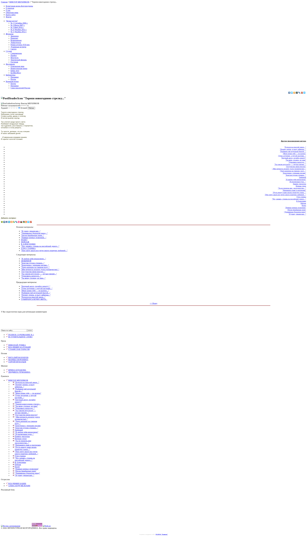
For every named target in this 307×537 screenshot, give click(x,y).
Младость (14, 58)
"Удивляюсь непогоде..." (31, 276)
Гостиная (14, 62)
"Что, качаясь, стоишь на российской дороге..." (40, 246)
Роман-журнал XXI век (20, 45)
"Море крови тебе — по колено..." (35, 291)
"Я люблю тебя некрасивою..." (33, 259)
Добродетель (16, 43)
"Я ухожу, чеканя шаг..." (31, 231)
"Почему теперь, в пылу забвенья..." (36, 295)
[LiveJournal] (299, 92)
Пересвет (14, 38)
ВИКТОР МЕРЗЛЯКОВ (19, 2)
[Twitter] (292, 92)
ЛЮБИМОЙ (26, 261)
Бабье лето (15, 71)
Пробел (14, 55)
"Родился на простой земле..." (33, 297)
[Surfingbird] (304, 92)
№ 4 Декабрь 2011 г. (19, 30)
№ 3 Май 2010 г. (17, 27)
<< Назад (153, 303)
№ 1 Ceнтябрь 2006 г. (19, 23)
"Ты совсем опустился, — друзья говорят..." (39, 274)
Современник (16, 53)
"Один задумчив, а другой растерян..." (37, 288)
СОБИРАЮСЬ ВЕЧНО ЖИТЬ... (34, 299)
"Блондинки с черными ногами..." (35, 265)
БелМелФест (16, 73)
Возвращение (16, 40)
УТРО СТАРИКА (28, 248)
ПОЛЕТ (24, 240)
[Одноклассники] (294, 92)
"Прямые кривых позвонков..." (33, 238)
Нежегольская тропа (19, 68)
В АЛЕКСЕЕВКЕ (28, 244)
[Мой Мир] (297, 92)
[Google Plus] (302, 92)
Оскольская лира (17, 66)
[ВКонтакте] (289, 92)
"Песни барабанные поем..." (32, 235)
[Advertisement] (153, 318)
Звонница (15, 36)
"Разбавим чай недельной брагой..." (35, 293)
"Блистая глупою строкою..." (32, 263)
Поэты (13, 79)
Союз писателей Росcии (20, 88)
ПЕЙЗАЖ (25, 242)
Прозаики (15, 77)
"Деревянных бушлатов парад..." (34, 233)
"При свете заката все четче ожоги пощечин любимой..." (44, 251)
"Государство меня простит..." (33, 272)
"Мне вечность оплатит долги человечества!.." (40, 269)
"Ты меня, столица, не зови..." (33, 278)
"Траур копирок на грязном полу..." (35, 267)
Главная (4, 2)
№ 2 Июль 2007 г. (18, 25)
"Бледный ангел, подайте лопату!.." (35, 286)
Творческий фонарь (19, 60)
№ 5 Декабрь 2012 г (19, 32)
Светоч (13, 49)
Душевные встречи (18, 47)
